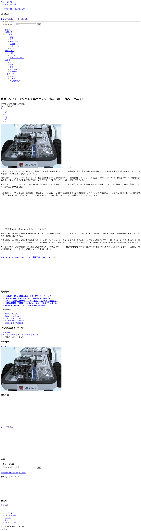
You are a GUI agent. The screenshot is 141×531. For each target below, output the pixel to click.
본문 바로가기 (6, 2)
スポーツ (13, 48)
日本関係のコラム (17, 58)
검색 (39, 24)
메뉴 (5, 529)
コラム (12, 55)
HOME (8, 30)
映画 (11, 67)
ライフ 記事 (5, 332)
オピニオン (9, 51)
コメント (13, 78)
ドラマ (12, 62)
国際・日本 (14, 41)
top (2, 529)
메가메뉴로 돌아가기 (16, 19)
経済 (11, 39)
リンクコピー (10, 522)
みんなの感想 (15, 81)
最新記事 (8, 32)
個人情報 (22, 473)
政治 (11, 37)
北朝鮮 (12, 44)
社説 (11, 53)
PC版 (16, 473)
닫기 (27, 19)
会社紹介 (4, 473)
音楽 (11, 65)
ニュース (8, 34)
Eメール (8, 520)
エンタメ (8, 60)
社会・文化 (14, 46)
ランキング (9, 74)
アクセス (13, 76)
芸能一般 (13, 72)
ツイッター (9, 513)
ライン (8, 518)
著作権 (11, 473)
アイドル (13, 69)
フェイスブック (11, 515)
